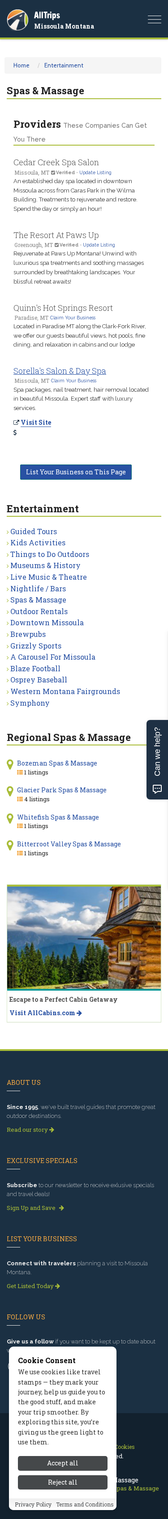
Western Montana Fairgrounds (65, 691)
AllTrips (47, 15)
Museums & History (45, 565)
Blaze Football (35, 668)
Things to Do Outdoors (49, 554)
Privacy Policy (33, 1504)
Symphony (30, 702)
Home (21, 65)
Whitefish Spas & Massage (58, 817)
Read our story (28, 1130)
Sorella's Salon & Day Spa (59, 370)
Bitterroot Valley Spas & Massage (69, 844)
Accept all (62, 1463)
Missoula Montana (64, 26)
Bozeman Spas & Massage (57, 763)
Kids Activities (37, 542)
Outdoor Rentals (39, 611)
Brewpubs (28, 634)
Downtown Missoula (47, 622)
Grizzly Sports (35, 645)
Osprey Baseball (38, 679)
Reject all (63, 1482)
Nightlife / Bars (38, 588)
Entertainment (63, 65)
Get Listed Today (31, 1286)
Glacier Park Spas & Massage (62, 790)
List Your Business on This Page (76, 472)
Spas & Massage (38, 599)
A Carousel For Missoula (52, 656)
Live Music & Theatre (48, 577)
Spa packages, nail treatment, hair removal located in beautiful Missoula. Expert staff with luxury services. (81, 399)
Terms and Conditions (85, 1504)
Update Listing (95, 172)
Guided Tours (33, 531)
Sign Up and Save (32, 1208)
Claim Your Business (72, 317)
